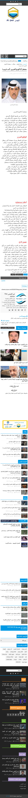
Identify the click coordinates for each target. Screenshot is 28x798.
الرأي (25, 332)
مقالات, (11, 73)
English (18, 662)
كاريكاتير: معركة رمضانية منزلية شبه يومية (11, 607)
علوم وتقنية (21, 656)
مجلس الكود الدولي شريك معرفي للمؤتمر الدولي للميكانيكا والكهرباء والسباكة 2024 (10, 693)
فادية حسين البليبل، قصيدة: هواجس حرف (11, 484)
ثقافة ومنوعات (13, 651)
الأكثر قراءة (23, 521)
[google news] (15, 424)
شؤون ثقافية (11, 654)
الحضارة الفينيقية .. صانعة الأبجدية (13, 543)
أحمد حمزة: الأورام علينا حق (20, 362)
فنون (16, 656)
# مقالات (13, 274)
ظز (26, 656)
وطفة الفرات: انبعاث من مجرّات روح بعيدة (11, 490)
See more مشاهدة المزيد (7, 327)
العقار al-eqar (23, 786)
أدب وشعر (10, 649)
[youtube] (11, 1)
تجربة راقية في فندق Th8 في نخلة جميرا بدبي (10, 583)
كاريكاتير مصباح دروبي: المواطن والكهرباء (11, 619)
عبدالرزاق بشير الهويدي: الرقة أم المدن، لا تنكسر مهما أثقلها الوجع (14, 380)
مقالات (13, 64)
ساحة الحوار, (15, 73)
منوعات (15, 659)
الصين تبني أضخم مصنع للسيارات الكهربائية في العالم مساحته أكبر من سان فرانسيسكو (10, 685)
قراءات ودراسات (9, 656)
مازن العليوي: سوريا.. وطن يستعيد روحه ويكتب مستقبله (16, 345)
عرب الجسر (23, 784)
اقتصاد (4, 649)
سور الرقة (18, 654)
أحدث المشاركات (5, 521)
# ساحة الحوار (19, 274)
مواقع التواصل (14, 521)
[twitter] (15, 1)
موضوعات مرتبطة (21, 328)
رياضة (26, 60)
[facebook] (17, 1)
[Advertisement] (14, 39)
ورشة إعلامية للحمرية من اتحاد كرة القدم (14, 61)
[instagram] (13, 1)
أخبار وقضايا (24, 649)
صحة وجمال (4, 654)
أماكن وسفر (20, 651)
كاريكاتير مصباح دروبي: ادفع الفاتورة (12, 613)
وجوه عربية (24, 662)
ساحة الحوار (19, 64)
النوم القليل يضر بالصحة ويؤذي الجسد (12, 537)
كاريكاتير (25, 659)
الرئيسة (25, 64)
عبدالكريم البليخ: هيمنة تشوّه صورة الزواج (11, 454)
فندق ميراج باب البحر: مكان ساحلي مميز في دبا (10, 590)
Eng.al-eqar (23, 788)
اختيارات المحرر (23, 367)
